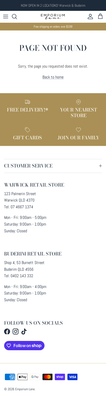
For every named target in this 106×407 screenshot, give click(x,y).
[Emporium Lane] (53, 16)
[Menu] (5, 16)
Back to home (53, 77)
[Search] (17, 16)
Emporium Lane (25, 389)
